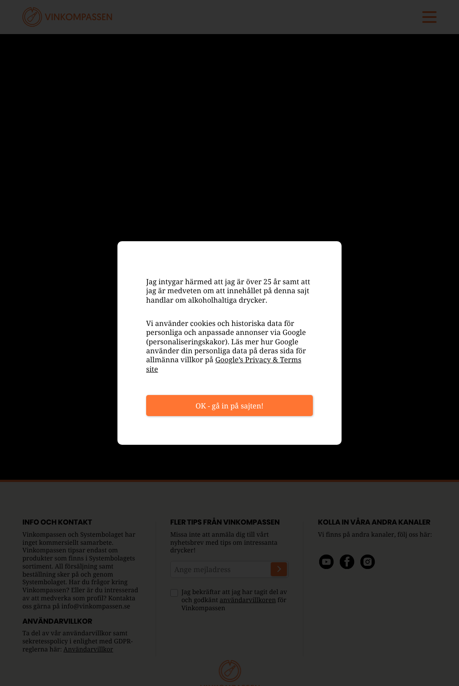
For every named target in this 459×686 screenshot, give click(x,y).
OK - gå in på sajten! (229, 406)
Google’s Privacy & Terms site (223, 364)
